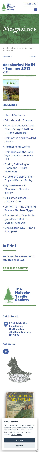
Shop (10, 48)
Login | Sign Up (30, 4)
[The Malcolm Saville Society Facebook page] (6, 351)
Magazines (17, 48)
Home (5, 48)
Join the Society (15, 268)
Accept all (19, 440)
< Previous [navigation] (7, 57)
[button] (36, 9)
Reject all (19, 445)
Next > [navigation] (33, 57)
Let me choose (16, 434)
